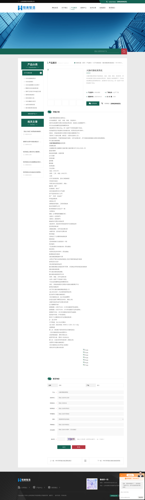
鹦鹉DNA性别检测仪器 (32, 88)
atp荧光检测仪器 (30, 104)
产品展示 (89, 62)
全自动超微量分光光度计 (32, 85)
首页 (83, 62)
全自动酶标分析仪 (31, 101)
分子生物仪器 (28, 73)
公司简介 (24, 487)
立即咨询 (94, 103)
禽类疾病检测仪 (30, 94)
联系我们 (55, 487)
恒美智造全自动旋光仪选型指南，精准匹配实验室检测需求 (40, 172)
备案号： (51, 495)
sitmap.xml (114, 495)
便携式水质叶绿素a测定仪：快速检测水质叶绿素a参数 (39, 141)
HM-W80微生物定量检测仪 (63, 460)
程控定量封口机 (30, 98)
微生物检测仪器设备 (31, 108)
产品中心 (39, 487)
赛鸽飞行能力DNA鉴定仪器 (33, 91)
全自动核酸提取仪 (31, 78)
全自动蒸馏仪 (29, 81)
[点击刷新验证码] (71, 439)
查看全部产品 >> (32, 113)
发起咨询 (141, 497)
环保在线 (63, 495)
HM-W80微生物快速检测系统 (111, 460)
